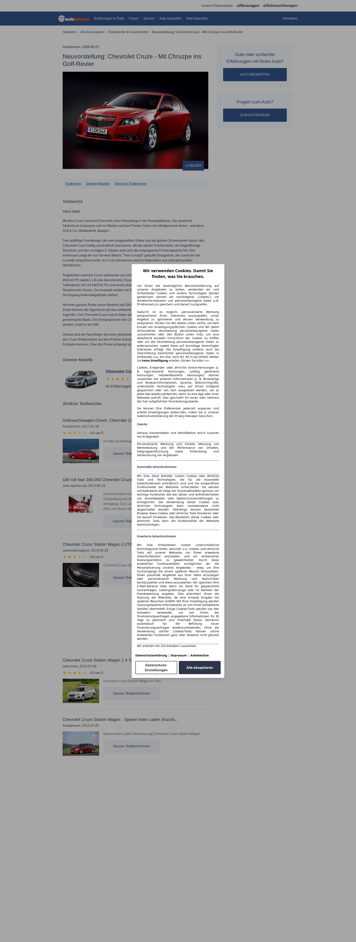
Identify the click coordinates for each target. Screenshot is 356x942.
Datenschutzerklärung (151, 655)
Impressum (179, 655)
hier (206, 360)
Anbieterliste (199, 655)
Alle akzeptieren (199, 667)
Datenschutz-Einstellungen (156, 667)
